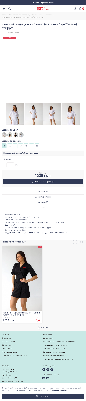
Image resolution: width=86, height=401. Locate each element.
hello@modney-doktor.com (12, 381)
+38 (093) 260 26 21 (9, 372)
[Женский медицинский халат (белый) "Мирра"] (4, 134)
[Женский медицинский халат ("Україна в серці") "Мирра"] (21, 134)
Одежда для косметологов (54, 352)
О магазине (6, 338)
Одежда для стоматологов (54, 348)
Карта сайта (7, 348)
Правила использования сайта (14, 355)
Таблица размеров (30, 153)
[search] (9, 8)
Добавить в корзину (43, 181)
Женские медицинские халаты (42, 15)
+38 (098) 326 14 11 (9, 369)
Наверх (45, 328)
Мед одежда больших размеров (56, 345)
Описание (43, 191)
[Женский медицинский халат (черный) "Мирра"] (9, 134)
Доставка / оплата (9, 341)
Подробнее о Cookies (58, 390)
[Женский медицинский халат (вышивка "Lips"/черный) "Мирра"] (15, 134)
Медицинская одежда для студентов (58, 359)
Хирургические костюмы (53, 355)
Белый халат (48, 338)
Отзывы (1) (43, 202)
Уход (43, 208)
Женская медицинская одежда (19, 15)
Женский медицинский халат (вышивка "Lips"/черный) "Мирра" (21, 314)
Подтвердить (43, 396)
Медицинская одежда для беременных (59, 341)
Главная (4, 15)
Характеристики (43, 197)
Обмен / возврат (8, 345)
